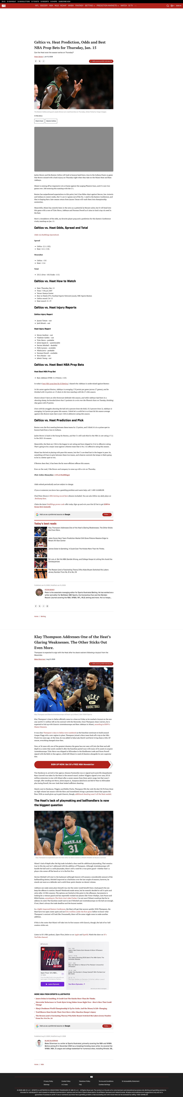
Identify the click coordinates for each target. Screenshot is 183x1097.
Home (36, 616)
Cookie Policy (66, 1081)
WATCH (124, 6)
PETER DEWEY (49, 590)
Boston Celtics (51, 121)
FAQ (80, 1085)
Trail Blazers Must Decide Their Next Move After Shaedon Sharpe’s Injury (66, 1012)
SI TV (130, 6)
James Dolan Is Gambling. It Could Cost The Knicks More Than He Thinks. (66, 998)
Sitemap (46, 1085)
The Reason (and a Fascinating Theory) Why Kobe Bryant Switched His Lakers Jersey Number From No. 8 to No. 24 (73, 1016)
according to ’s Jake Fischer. (61, 898)
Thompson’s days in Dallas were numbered (59, 733)
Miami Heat (39, 121)
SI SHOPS (53, 1)
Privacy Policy (48, 1081)
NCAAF (63, 6)
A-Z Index (65, 1085)
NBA (51, 6)
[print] (47, 606)
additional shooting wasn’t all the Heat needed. (93, 794)
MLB (57, 6)
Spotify (85, 934)
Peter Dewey (38, 57)
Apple (76, 934)
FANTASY (79, 6)
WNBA (71, 6)
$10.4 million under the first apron (78, 911)
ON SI (3, 1)
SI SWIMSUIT (11, 1)
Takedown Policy (84, 1081)
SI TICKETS (35, 1)
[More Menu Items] (135, 6)
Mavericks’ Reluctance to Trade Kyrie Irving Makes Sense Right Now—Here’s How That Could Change (74, 1003)
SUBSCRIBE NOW (64, 1)
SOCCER (44, 6)
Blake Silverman (39, 659)
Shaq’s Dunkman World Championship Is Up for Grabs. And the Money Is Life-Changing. (71, 1008)
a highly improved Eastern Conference (50, 909)
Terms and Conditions (106, 1081)
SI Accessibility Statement (130, 1081)
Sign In (178, 6)
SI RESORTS (45, 1)
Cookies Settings (104, 1085)
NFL (37, 6)
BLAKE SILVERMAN (51, 1041)
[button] (90, 5)
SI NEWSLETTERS (24, 1)
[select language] (172, 6)
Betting (43, 616)
